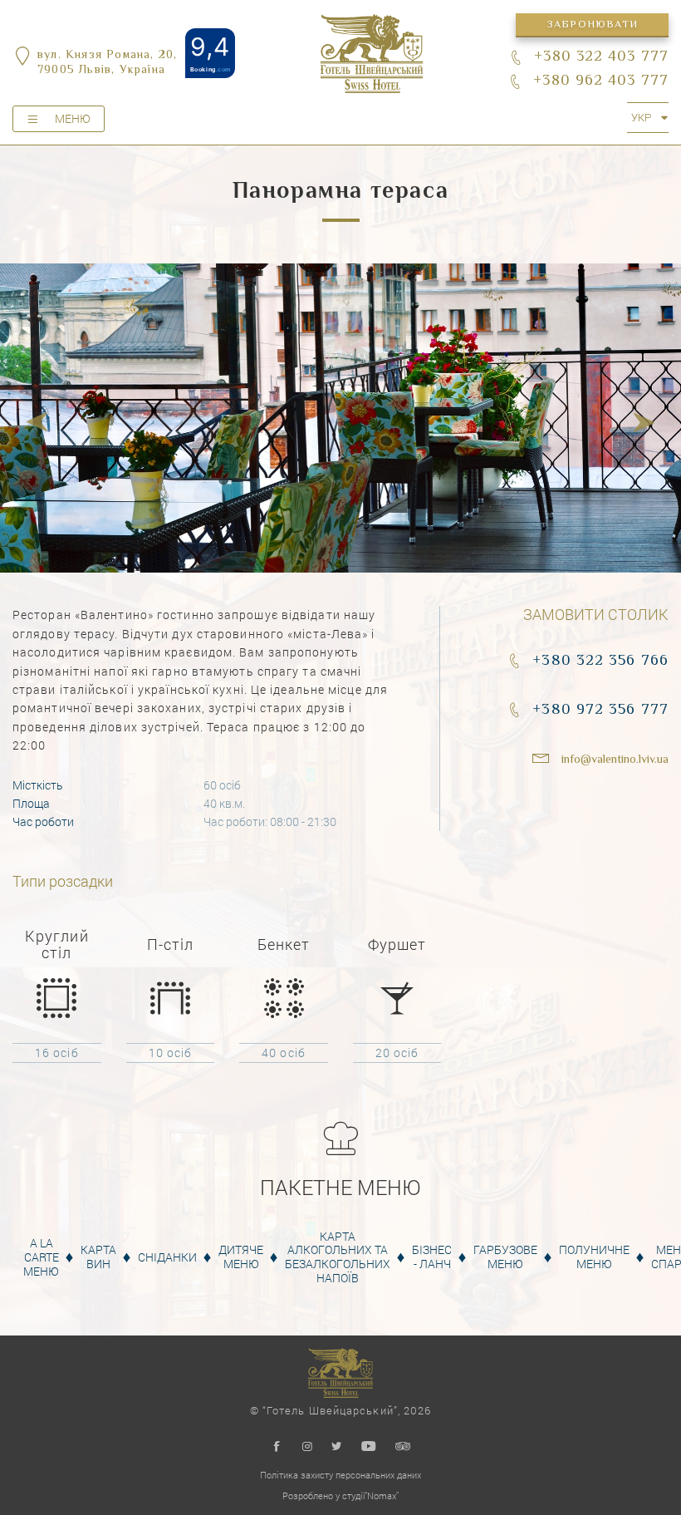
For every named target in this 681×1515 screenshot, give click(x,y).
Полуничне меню (594, 1257)
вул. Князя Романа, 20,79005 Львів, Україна (107, 63)
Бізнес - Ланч (432, 1257)
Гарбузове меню (505, 1257)
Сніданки (167, 1258)
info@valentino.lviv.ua (615, 760)
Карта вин (98, 1257)
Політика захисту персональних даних (340, 1474)
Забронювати (592, 25)
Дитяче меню (240, 1257)
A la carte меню (41, 1257)
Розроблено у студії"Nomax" (340, 1495)
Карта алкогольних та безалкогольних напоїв (337, 1258)
